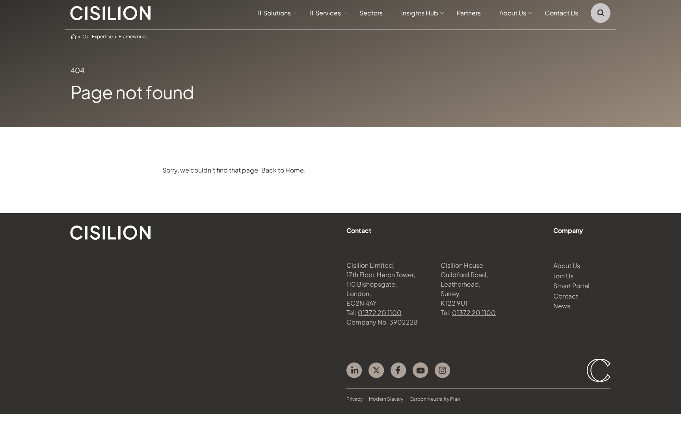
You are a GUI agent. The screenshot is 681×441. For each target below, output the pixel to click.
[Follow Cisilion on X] (376, 370)
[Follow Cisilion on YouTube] (420, 370)
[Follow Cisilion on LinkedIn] (354, 370)
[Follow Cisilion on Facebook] (398, 370)
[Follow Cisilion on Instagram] (442, 370)
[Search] (600, 13)
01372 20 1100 (380, 312)
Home (294, 170)
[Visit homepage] (111, 13)
